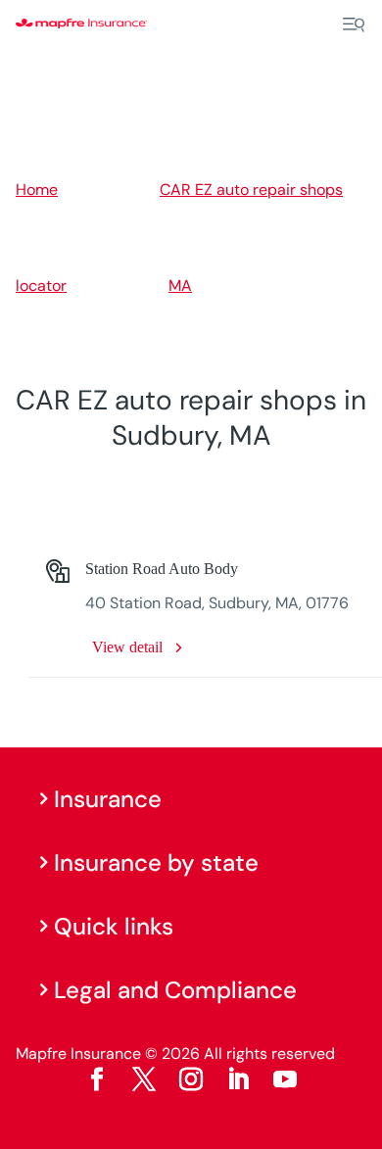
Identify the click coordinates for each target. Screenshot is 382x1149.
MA (180, 285)
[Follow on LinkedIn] (238, 1079)
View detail (127, 647)
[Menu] (353, 24)
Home (37, 189)
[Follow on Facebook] (97, 1079)
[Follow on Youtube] (285, 1079)
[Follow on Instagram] (191, 1079)
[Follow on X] (144, 1079)
